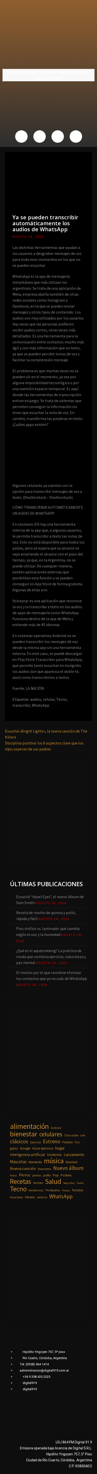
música (54, 1161)
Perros (24, 1175)
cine (82, 1135)
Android (56, 1128)
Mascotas (18, 1161)
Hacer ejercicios (42, 1148)
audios (35, 699)
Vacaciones (16, 1197)
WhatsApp (40, 705)
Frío (77, 1142)
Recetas (20, 1181)
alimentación (29, 1126)
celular (48, 699)
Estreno (51, 1142)
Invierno (54, 1154)
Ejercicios (35, 1142)
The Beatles (52, 1190)
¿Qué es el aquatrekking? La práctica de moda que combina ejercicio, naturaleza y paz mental (51, 956)
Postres (66, 1175)
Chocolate (71, 1135)
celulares (50, 1134)
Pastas (13, 1175)
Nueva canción (23, 1168)
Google (25, 1148)
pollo (47, 1175)
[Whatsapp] (57, 136)
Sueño (80, 1183)
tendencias (36, 1190)
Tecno (61, 699)
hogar (60, 1148)
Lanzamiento (74, 1154)
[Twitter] (39, 136)
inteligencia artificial (27, 1154)
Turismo (77, 1190)
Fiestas (67, 1142)
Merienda (35, 1162)
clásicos (19, 1141)
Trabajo (66, 1190)
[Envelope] (76, 136)
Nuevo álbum (68, 1168)
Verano (30, 1197)
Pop (56, 1175)
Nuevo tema (44, 1169)
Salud (53, 1181)
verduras (42, 1197)
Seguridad (69, 1183)
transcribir (21, 705)
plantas (36, 1175)
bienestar (23, 1134)
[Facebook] (21, 136)
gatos (14, 1148)
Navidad (71, 1162)
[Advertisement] (48, 813)
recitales (38, 1183)
